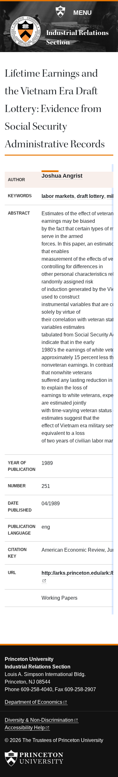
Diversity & (39, 720)
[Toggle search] (109, 12)
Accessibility (25, 727)
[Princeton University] (60, 11)
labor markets (58, 196)
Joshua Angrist (62, 176)
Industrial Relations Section (77, 37)
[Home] (25, 31)
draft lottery (90, 196)
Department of (33, 702)
